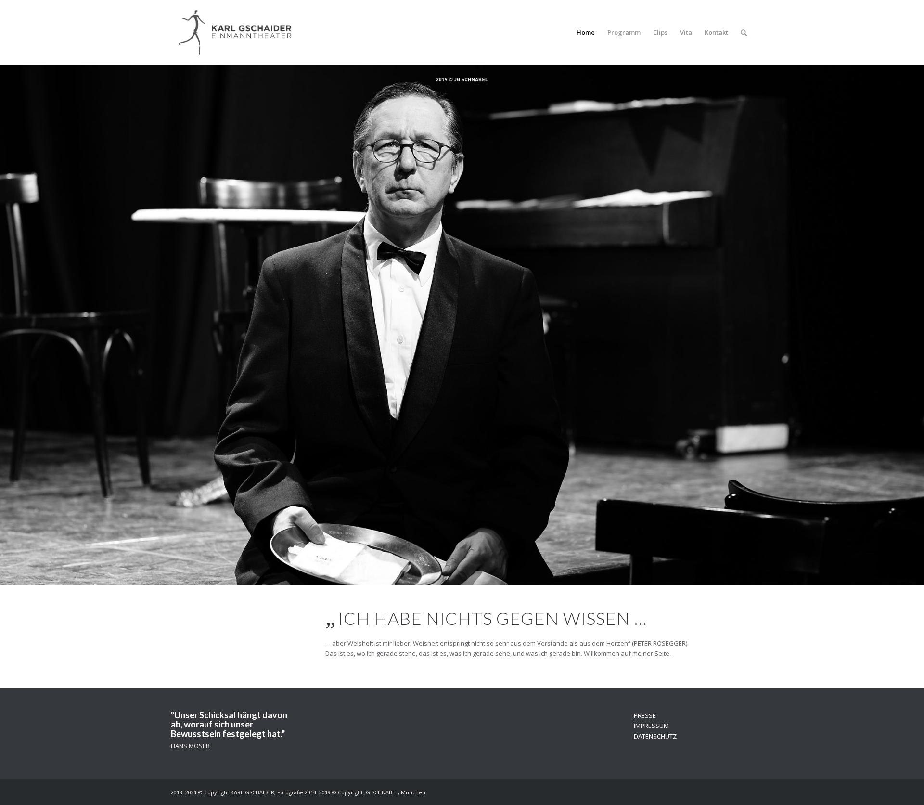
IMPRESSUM (651, 725)
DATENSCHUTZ (655, 736)
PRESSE (645, 715)
